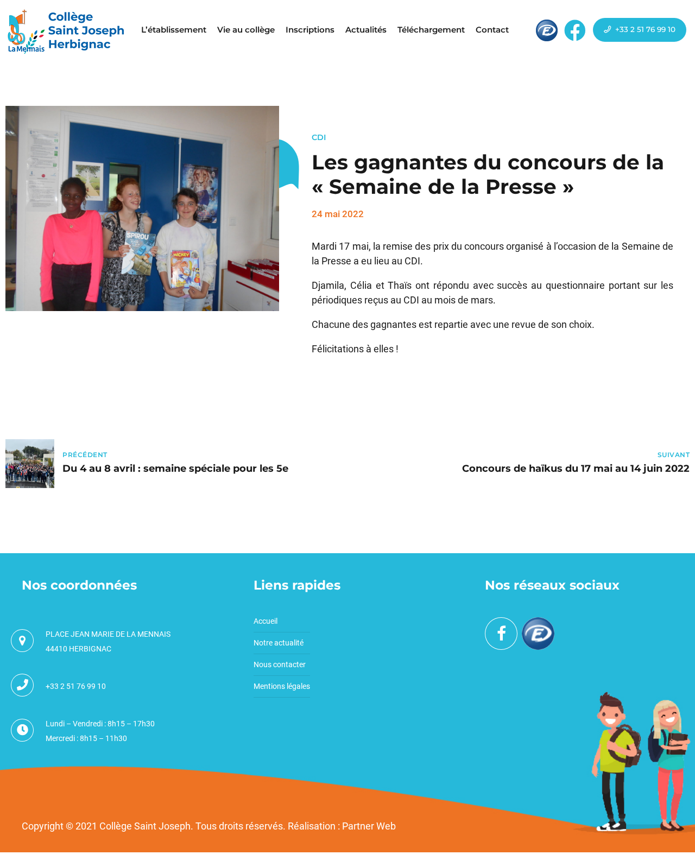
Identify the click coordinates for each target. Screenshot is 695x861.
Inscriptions (310, 29)
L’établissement (173, 29)
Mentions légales (282, 686)
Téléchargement (431, 29)
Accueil (265, 621)
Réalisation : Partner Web (342, 826)
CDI (319, 137)
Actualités (366, 29)
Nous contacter (280, 664)
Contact (492, 29)
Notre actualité (279, 642)
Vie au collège (246, 29)
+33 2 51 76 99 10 (76, 686)
